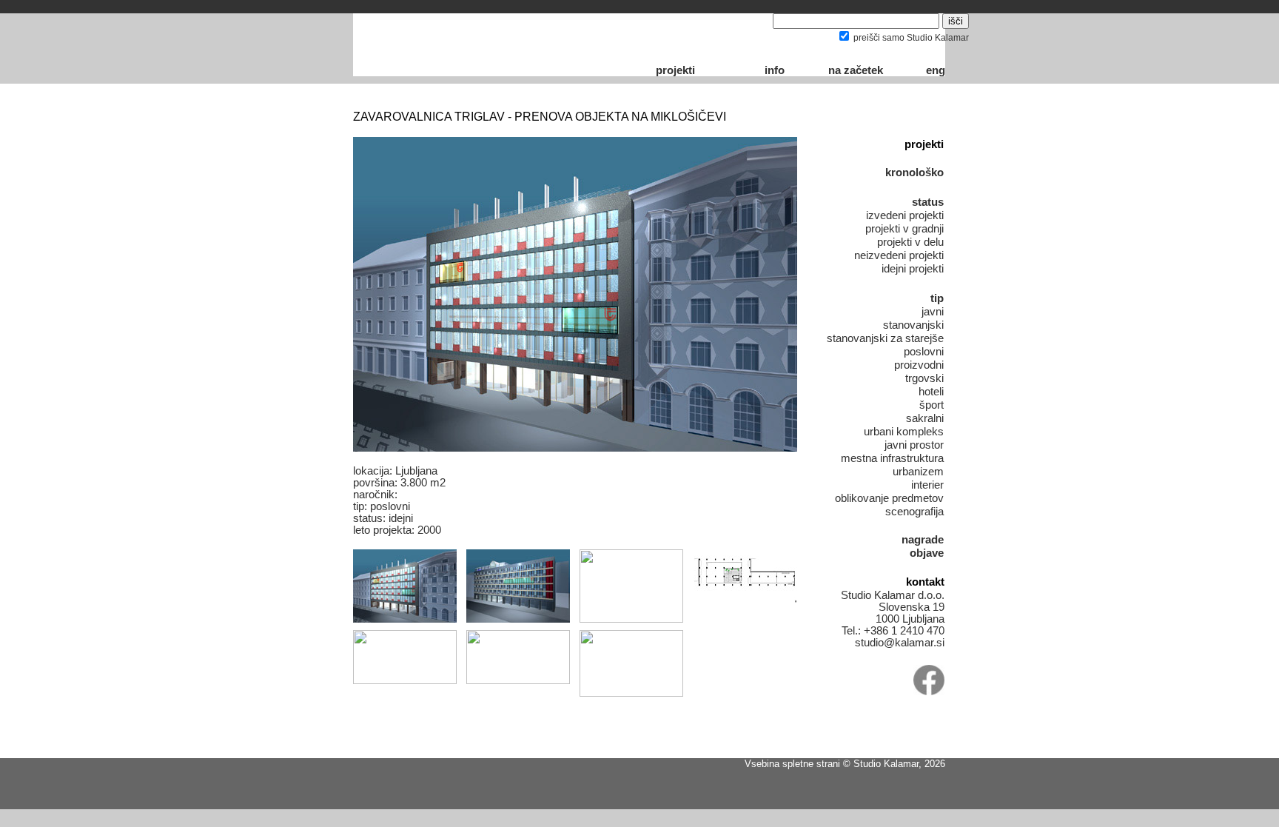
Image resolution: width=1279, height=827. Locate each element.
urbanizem (918, 472)
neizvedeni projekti (899, 255)
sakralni (925, 418)
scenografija (914, 512)
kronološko (914, 172)
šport (931, 405)
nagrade (923, 540)
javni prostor (914, 445)
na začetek (855, 70)
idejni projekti (913, 269)
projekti (675, 70)
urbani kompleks (904, 432)
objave (927, 553)
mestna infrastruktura (892, 458)
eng (935, 70)
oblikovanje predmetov (889, 498)
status (928, 202)
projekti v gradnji (904, 229)
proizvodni (919, 365)
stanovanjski (913, 325)
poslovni (924, 352)
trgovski (924, 378)
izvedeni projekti (905, 215)
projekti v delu (910, 242)
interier (927, 485)
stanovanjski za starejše (885, 338)
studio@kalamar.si (899, 643)
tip (937, 298)
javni (933, 312)
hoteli (931, 392)
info (775, 70)
